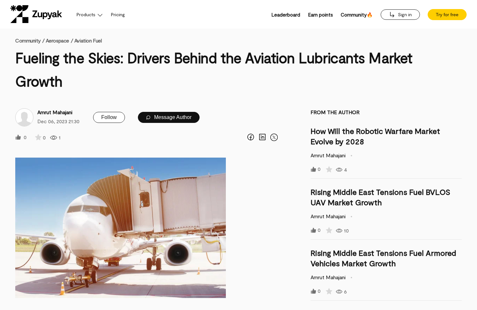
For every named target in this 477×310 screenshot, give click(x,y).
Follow (109, 117)
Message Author (172, 117)
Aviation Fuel (88, 40)
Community (29, 40)
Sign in (404, 14)
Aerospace (57, 40)
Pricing (118, 14)
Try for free (447, 14)
